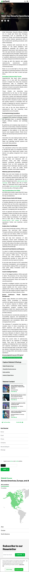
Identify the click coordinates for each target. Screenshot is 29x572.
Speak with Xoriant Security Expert (12, 357)
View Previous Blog (6, 422)
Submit (4, 469)
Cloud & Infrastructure (9, 369)
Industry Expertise (8, 375)
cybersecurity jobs (15, 186)
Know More (13, 391)
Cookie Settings (9, 569)
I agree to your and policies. (12, 461)
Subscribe (19, 554)
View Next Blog (18, 422)
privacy (11, 461)
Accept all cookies (18, 569)
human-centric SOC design (10, 220)
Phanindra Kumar (7, 18)
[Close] (26, 560)
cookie (17, 461)
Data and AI (6, 372)
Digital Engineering (8, 366)
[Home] (5, 1)
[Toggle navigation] (27, 1)
